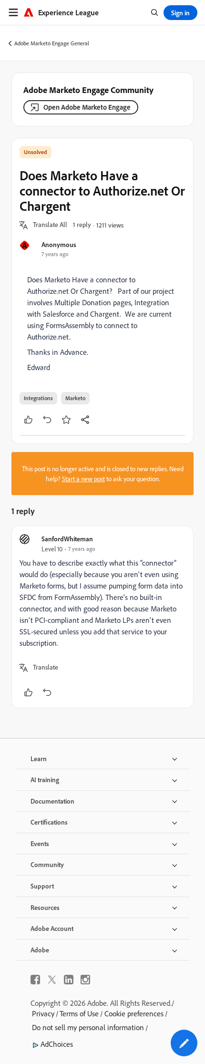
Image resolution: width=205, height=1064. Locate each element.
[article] (102, 617)
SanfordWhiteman (67, 539)
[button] (50, 225)
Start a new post (83, 479)
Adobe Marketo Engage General (51, 43)
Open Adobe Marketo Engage (87, 107)
